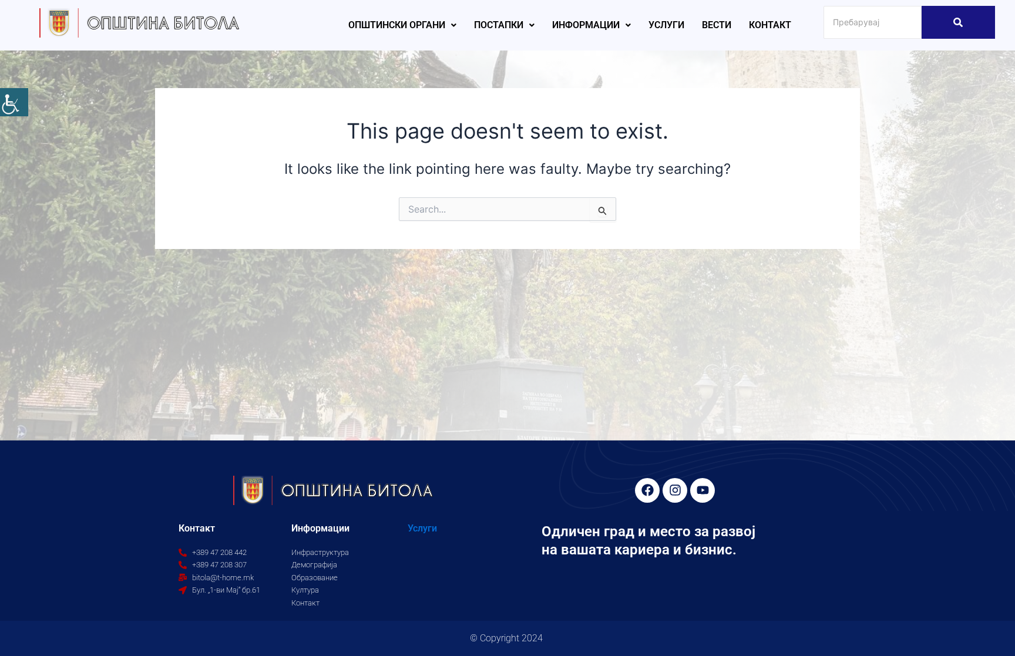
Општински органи (396, 25)
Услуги (666, 25)
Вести (716, 25)
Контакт (770, 25)
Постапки (498, 25)
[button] (402, 25)
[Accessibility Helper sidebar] (14, 102)
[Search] (958, 22)
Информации (586, 25)
